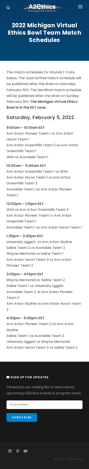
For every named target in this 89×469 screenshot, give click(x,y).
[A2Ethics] (44, 7)
